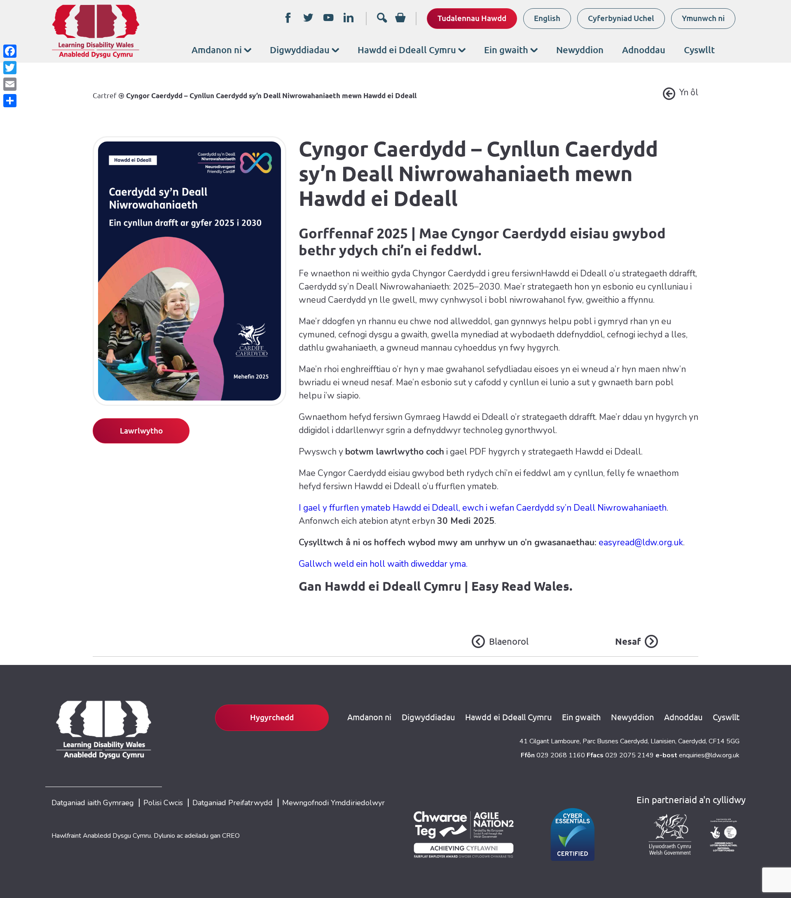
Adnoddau (643, 50)
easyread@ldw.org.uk (641, 542)
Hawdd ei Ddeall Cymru (407, 50)
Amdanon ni (217, 50)
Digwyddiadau (300, 50)
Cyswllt (699, 50)
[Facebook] (10, 51)
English (547, 18)
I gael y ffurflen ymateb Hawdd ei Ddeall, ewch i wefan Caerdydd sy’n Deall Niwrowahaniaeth (483, 508)
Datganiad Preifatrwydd (232, 803)
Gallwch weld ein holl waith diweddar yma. (383, 564)
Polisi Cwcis (163, 803)
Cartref (105, 95)
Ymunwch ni (703, 18)
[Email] (10, 84)
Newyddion (580, 50)
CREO (231, 835)
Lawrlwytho (141, 430)
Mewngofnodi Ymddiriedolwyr (333, 803)
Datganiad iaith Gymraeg (92, 803)
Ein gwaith (506, 50)
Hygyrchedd (272, 717)
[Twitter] (10, 67)
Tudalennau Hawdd (472, 18)
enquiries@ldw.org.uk (709, 755)
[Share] (10, 100)
